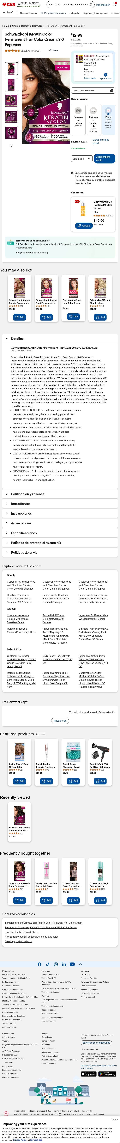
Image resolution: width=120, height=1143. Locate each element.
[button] (103, 142)
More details (90, 78)
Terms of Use (36, 1140)
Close (115, 1119)
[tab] (11, 68)
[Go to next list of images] (11, 145)
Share (55, 50)
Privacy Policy (19, 1140)
